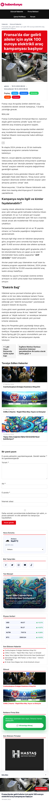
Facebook (24, 93)
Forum (32, 17)
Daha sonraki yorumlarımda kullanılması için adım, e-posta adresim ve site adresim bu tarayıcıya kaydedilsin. (24, 515)
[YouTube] (25, 565)
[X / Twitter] (12, 565)
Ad (4, 483)
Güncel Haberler (16, 12)
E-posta (6, 492)
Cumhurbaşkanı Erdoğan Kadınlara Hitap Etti (20, 650)
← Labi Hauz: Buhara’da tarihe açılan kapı (8, 351)
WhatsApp (34, 93)
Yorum (5, 462)
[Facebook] (5, 565)
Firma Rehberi (33, 12)
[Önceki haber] (37, 580)
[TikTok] (31, 565)
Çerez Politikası (20, 17)
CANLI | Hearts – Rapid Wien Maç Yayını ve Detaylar (23, 653)
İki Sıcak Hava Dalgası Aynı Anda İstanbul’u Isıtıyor (22, 662)
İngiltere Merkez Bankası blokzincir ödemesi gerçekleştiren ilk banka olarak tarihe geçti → (32, 350)
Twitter (15, 93)
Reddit (7, 97)
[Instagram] (18, 565)
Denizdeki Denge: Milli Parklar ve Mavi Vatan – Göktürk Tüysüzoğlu (24, 658)
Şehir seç (9, 545)
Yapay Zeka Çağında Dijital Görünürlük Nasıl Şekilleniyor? (25, 655)
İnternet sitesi (7, 501)
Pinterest (16, 97)
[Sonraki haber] (42, 580)
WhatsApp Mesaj (24, 725)
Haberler (5, 24)
